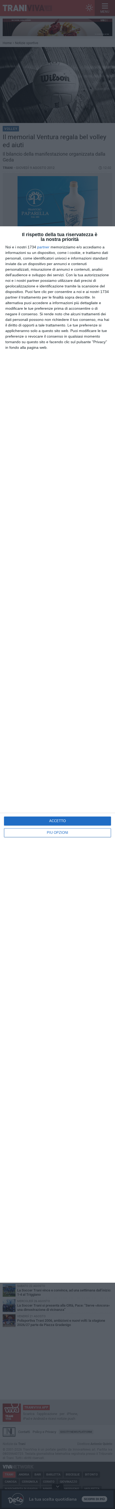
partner (43, 247)
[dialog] (57, 754)
